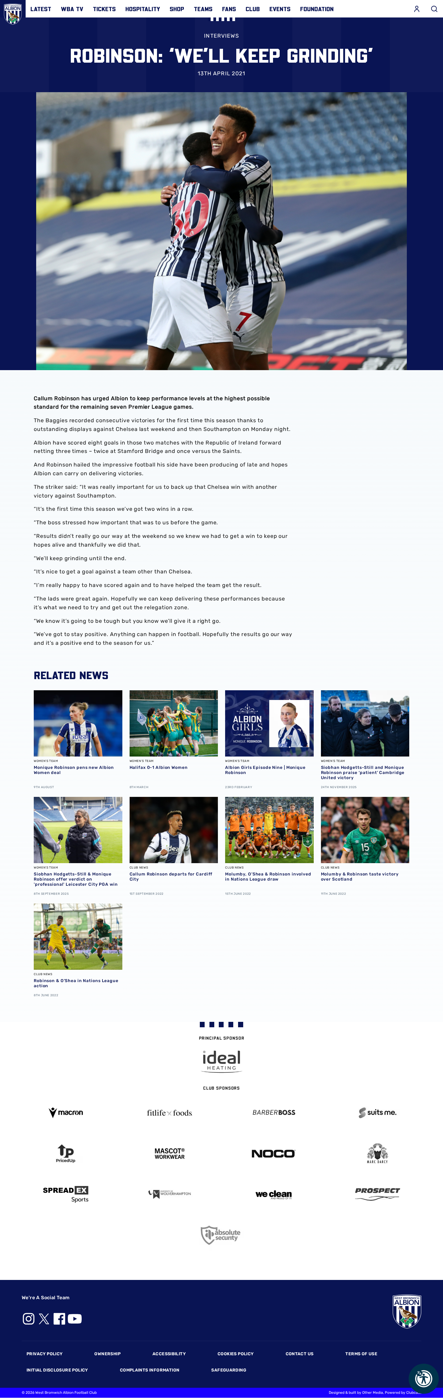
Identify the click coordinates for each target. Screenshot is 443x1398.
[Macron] (65, 1112)
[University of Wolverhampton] (169, 1195)
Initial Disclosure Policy (57, 1370)
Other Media (372, 1392)
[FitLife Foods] (169, 1113)
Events (280, 8)
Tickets (104, 8)
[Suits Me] (377, 1113)
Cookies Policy (235, 1353)
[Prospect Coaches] (377, 1194)
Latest (40, 8)
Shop (177, 8)
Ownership (107, 1353)
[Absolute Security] (221, 1235)
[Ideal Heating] (221, 1062)
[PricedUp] (65, 1154)
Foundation (317, 8)
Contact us (300, 1353)
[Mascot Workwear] (169, 1154)
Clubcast (413, 1392)
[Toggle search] (434, 8)
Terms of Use (361, 1353)
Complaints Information (150, 1370)
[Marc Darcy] (377, 1153)
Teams (203, 8)
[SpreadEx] (65, 1194)
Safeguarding (228, 1370)
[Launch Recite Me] (424, 1379)
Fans (229, 8)
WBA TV (72, 8)
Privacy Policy (44, 1353)
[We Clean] (273, 1194)
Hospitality (142, 8)
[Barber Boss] (273, 1113)
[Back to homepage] (13, 13)
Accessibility (169, 1353)
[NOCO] (273, 1153)
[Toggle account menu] (417, 8)
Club (253, 8)
